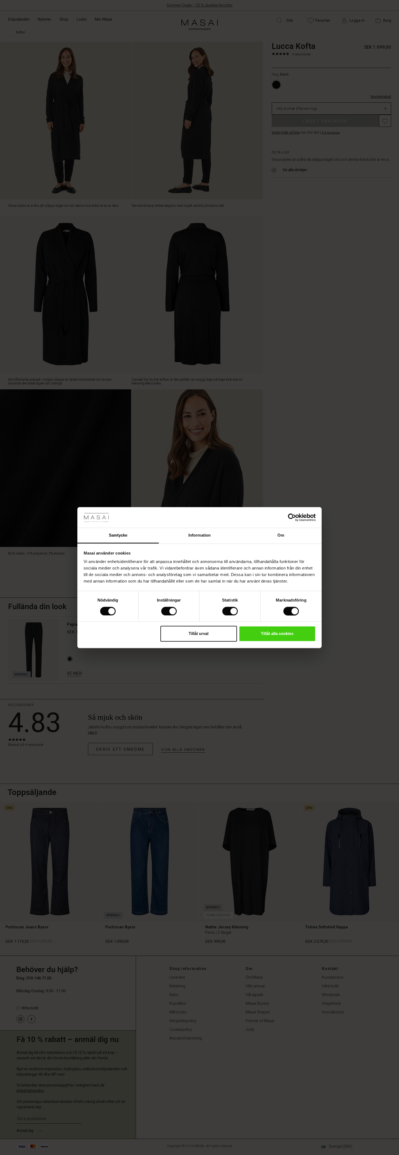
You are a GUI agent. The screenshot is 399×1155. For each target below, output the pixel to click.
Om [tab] (280, 535)
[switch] (169, 611)
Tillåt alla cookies (277, 633)
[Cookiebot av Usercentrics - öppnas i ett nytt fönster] (292, 517)
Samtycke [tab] (118, 535)
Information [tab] (199, 535)
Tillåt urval (198, 633)
